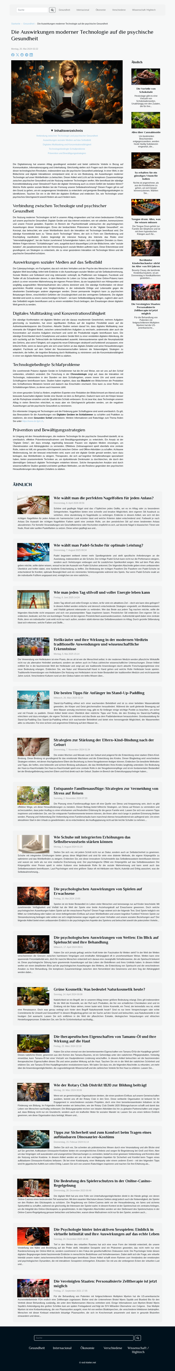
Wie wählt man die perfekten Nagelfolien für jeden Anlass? (104, 498)
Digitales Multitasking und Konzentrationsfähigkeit (67, 144)
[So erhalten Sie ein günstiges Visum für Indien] (145, 160)
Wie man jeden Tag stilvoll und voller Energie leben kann (102, 592)
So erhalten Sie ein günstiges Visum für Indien (146, 175)
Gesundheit (64, 10)
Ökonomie (101, 10)
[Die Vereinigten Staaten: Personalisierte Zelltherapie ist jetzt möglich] (145, 292)
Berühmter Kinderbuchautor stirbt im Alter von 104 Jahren (146, 263)
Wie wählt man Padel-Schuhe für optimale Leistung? (98, 545)
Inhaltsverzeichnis (68, 130)
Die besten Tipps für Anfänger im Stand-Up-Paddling (99, 693)
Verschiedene (119, 10)
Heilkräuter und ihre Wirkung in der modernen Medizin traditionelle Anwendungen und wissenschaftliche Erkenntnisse (101, 644)
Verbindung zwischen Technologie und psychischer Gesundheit (67, 136)
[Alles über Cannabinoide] (145, 120)
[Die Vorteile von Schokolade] (145, 76)
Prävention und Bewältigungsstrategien (67, 153)
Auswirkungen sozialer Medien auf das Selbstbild (67, 140)
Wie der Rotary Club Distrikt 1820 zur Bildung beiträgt (100, 1085)
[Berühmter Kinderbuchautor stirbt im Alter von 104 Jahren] (145, 248)
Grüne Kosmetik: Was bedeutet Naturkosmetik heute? (99, 989)
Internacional (83, 10)
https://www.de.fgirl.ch (32, 421)
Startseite (15, 24)
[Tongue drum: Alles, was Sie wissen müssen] (145, 207)
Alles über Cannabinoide (146, 132)
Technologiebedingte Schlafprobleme (67, 149)
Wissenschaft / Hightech (144, 10)
